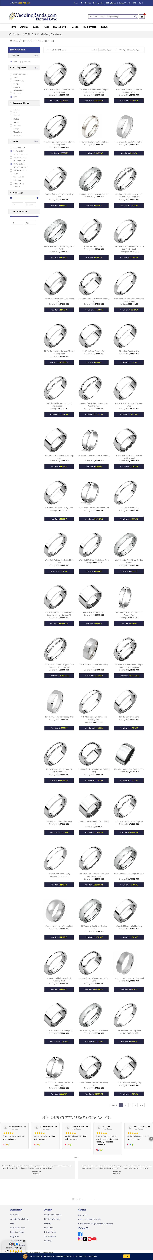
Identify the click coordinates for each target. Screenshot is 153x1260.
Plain (46, 27)
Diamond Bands (60, 27)
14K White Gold (19, 151)
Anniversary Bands (20, 74)
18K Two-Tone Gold (20, 167)
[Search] (135, 17)
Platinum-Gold (19, 183)
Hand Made (18, 93)
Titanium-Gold (19, 177)
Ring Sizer (14, 1236)
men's (49, 41)
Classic (36, 27)
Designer (17, 84)
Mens (16, 61)
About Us (14, 1214)
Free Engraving (98, 3)
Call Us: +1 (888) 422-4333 (89, 1219)
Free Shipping (85, 3)
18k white (40, 41)
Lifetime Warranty (125, 3)
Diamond (17, 87)
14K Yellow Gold (19, 148)
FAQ (134, 3)
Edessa (16, 122)
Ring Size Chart (17, 1232)
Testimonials (50, 1236)
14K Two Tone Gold (20, 154)
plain (21, 41)
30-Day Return (111, 3)
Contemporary (19, 80)
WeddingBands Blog (19, 1219)
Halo (15, 112)
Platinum (17, 187)
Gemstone (17, 125)
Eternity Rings (18, 90)
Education (48, 1227)
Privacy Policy (50, 1232)
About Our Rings (17, 1227)
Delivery (48, 1223)
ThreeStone (18, 132)
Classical (17, 116)
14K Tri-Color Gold (20, 157)
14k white (29, 41)
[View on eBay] (5, 1127)
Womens (27, 61)
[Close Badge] (24, 1241)
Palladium (17, 180)
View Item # (59, 101)
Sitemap (48, 1240)
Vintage (16, 129)
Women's (24, 27)
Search (16, 41)
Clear (36, 55)
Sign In (141, 3)
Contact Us (83, 1215)
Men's (13, 27)
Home (76, 3)
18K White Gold (19, 164)
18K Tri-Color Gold (20, 170)
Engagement (18, 135)
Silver (16, 174)
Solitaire (16, 109)
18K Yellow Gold (19, 161)
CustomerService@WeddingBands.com (95, 1223)
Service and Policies (53, 1214)
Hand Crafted (89, 27)
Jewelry (104, 27)
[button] (24, 55)
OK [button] (127, 1256)
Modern (75, 27)
